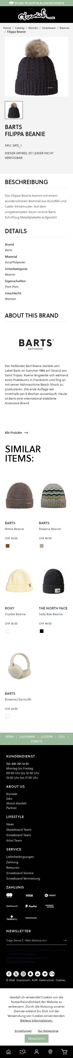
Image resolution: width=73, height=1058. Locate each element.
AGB (35, 980)
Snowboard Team (18, 835)
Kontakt (11, 794)
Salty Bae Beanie (51, 614)
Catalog (19, 28)
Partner (11, 808)
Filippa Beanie (16, 32)
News (10, 824)
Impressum (23, 980)
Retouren (12, 867)
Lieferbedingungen (20, 857)
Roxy (9, 608)
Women (33, 28)
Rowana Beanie (50, 529)
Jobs (9, 798)
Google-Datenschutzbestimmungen (23, 956)
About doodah (16, 803)
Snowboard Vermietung (23, 878)
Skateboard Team (18, 829)
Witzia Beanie (14, 529)
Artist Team (14, 840)
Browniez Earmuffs (18, 699)
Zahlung (12, 862)
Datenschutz (46, 980)
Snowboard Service (19, 873)
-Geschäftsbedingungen (27, 959)
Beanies (64, 28)
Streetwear (49, 28)
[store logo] (36, 14)
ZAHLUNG (15, 887)
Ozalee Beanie (15, 614)
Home (7, 28)
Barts (13, 127)
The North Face (53, 608)
